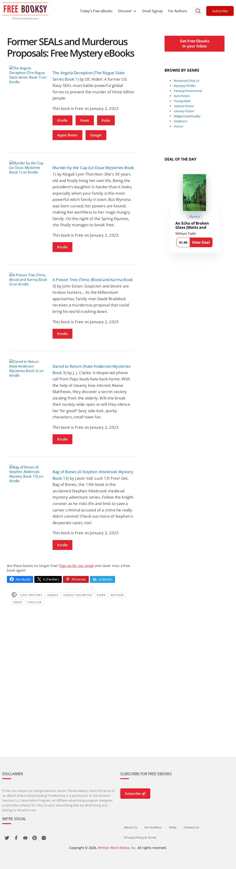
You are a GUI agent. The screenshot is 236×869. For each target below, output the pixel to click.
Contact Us (191, 827)
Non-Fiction (182, 96)
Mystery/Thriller (185, 86)
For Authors (177, 11)
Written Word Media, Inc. (117, 848)
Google (96, 135)
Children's (180, 121)
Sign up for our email (76, 565)
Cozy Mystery (31, 595)
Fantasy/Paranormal (188, 91)
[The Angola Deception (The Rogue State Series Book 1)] (28, 75)
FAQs (172, 827)
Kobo (106, 120)
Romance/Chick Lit (186, 81)
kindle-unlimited (77, 595)
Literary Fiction (184, 111)
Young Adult (182, 101)
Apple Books (67, 135)
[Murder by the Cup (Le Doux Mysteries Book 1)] (28, 167)
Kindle (62, 120)
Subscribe (220, 11)
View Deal (201, 242)
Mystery (117, 595)
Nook (84, 120)
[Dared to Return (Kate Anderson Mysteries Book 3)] (28, 368)
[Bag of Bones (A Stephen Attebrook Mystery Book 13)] (28, 474)
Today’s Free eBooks (96, 11)
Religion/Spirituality (187, 116)
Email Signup (152, 11)
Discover (125, 11)
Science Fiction (184, 106)
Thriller (34, 602)
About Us (130, 827)
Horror (178, 126)
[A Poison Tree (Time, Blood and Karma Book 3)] (28, 279)
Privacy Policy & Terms (140, 837)
